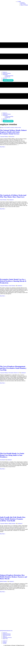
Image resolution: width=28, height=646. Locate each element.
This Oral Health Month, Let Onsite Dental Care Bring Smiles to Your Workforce (12, 455)
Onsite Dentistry (3, 199)
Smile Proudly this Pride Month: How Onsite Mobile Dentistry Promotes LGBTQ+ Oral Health (12, 519)
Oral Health (2, 459)
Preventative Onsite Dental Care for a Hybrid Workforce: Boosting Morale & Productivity (13, 281)
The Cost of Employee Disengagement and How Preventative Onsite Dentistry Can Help (13, 368)
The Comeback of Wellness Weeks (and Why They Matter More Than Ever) (13, 196)
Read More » (2, 146)
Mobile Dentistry (12, 523)
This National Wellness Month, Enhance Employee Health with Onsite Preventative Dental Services (13, 132)
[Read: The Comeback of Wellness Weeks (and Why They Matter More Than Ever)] (14, 192)
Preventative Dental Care (14, 372)
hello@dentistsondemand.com (6, 630)
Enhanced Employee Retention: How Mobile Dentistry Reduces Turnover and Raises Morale (13, 577)
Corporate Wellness (4, 136)
